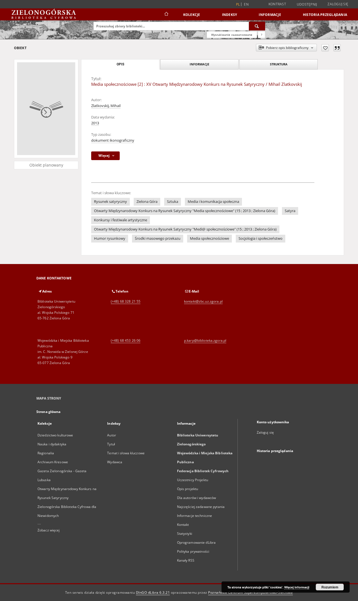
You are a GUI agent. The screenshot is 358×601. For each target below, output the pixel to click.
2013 (95, 123)
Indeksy (229, 14)
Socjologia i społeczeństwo (260, 238)
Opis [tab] (120, 64)
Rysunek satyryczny (110, 201)
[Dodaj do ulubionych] (325, 47)
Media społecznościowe (209, 238)
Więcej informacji (296, 587)
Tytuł (111, 444)
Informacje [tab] (199, 64)
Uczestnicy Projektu (192, 480)
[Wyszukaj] (257, 26)
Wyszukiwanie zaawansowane (232, 35)
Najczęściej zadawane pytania (201, 506)
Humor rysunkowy (109, 238)
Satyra (290, 210)
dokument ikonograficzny (112, 140)
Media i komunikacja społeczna (213, 201)
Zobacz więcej (48, 530)
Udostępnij (307, 4)
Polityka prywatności (193, 551)
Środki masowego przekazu (157, 238)
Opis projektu (187, 488)
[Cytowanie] (337, 47)
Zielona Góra (146, 201)
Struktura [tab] (279, 64)
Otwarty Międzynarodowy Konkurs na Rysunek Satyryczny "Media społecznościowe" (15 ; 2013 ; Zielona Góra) (184, 210)
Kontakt (183, 524)
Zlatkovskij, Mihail (106, 105)
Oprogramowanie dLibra (196, 542)
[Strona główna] (166, 14)
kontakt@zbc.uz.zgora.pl (203, 301)
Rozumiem (329, 587)
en (246, 4)
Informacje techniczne (194, 515)
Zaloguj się (338, 4)
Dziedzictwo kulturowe (55, 435)
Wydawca (114, 462)
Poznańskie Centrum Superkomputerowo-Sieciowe (250, 592)
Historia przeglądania (325, 14)
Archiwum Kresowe (52, 462)
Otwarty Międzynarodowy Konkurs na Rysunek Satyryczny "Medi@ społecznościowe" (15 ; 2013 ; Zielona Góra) (185, 229)
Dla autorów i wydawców (196, 497)
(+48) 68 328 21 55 (125, 301)
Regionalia (45, 453)
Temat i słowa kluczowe (126, 453)
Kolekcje (191, 14)
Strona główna (48, 411)
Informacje (270, 14)
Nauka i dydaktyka (51, 444)
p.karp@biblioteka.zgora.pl (205, 340)
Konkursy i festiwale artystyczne (120, 220)
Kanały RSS (185, 560)
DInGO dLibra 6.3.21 (153, 592)
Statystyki (184, 533)
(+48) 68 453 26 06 (125, 340)
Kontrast (277, 4)
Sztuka (172, 201)
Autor (111, 435)
